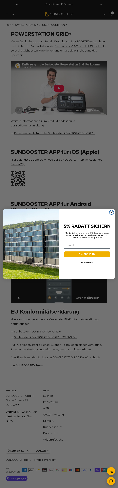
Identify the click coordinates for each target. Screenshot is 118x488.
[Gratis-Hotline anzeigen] (111, 471)
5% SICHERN (87, 254)
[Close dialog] (111, 212)
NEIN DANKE (87, 262)
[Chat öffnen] (111, 481)
